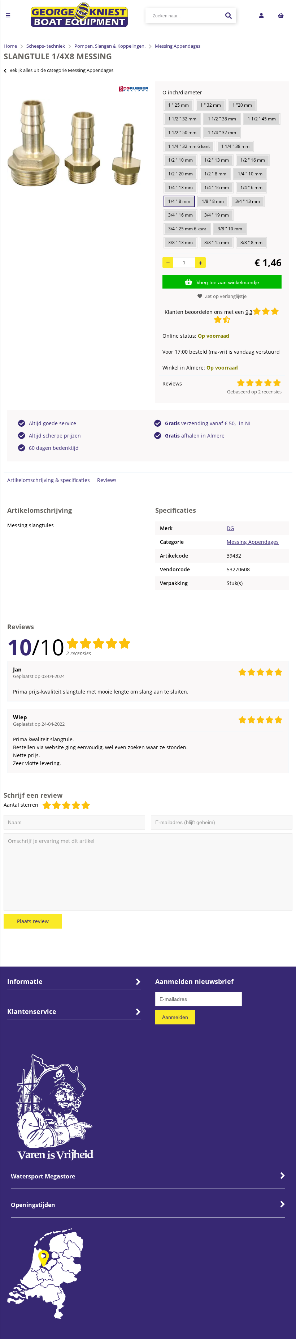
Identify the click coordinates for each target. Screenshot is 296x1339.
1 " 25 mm (178, 105)
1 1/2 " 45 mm (262, 119)
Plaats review (33, 921)
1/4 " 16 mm (216, 187)
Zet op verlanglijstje (226, 296)
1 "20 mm (242, 105)
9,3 (248, 311)
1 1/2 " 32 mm (182, 119)
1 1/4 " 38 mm (235, 146)
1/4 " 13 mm (180, 187)
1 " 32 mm (210, 105)
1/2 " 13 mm (216, 160)
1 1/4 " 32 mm (222, 132)
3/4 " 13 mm (247, 201)
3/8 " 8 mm (251, 242)
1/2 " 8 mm (215, 174)
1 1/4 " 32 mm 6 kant (189, 146)
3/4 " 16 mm (180, 215)
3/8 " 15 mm (216, 242)
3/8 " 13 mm (180, 242)
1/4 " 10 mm (250, 174)
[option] (74, 142)
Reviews (107, 480)
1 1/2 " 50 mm (182, 132)
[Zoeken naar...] (228, 15)
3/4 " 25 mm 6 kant (187, 229)
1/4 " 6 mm (251, 187)
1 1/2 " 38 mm (222, 119)
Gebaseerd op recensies (254, 391)
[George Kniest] (79, 15)
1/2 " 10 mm (180, 160)
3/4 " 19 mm (216, 215)
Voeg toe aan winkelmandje (227, 282)
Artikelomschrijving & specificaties (48, 480)
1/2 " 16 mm (252, 160)
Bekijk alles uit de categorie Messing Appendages (61, 70)
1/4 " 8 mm (179, 201)
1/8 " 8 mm (213, 201)
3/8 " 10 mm (230, 229)
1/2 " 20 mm (180, 174)
